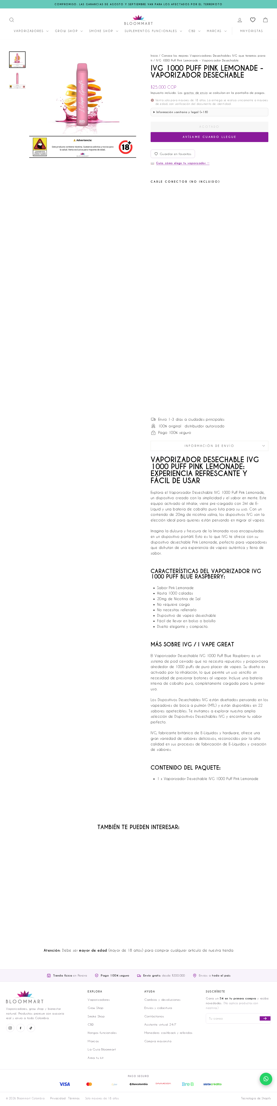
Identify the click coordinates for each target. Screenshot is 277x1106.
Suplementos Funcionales (152, 30)
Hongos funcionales (102, 1032)
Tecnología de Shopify (256, 1098)
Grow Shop (67, 30)
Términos (73, 1098)
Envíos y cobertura (158, 1008)
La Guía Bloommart (102, 1049)
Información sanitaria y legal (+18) (182, 112)
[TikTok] (31, 1028)
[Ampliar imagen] (82, 104)
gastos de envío (196, 92)
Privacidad (58, 1098)
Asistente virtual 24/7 (160, 1024)
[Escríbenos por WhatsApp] (266, 1079)
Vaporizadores (29, 30)
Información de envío (210, 445)
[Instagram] (10, 1028)
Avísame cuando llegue (210, 137)
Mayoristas (251, 30)
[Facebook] (20, 1028)
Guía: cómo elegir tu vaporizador (182, 163)
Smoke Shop (102, 30)
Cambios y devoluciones (162, 999)
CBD (192, 30)
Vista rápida (39, 897)
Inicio (154, 55)
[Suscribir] (265, 1018)
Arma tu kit (95, 1058)
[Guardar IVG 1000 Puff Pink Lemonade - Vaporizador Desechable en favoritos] (174, 194)
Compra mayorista (157, 1041)
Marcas (215, 30)
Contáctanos (154, 1016)
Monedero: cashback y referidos (168, 1032)
